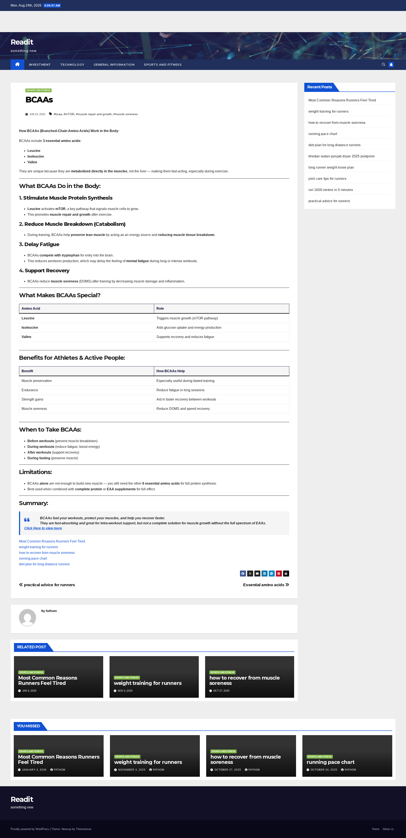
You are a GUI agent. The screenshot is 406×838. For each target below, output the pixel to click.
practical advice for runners (49, 585)
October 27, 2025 (228, 769)
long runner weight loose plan (331, 167)
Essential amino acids (264, 585)
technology (72, 65)
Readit (22, 42)
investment (40, 65)
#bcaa (58, 114)
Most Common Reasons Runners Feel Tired (52, 541)
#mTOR (69, 114)
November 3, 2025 (132, 769)
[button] (383, 64)
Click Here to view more (43, 528)
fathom (51, 611)
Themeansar (83, 829)
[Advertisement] (77, 20)
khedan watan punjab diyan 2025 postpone (342, 156)
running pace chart (33, 558)
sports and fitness (163, 65)
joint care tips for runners (327, 178)
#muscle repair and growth (94, 114)
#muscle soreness (125, 114)
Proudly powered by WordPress (30, 829)
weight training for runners (38, 547)
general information (114, 65)
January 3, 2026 (34, 769)
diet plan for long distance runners (44, 564)
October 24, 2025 (324, 769)
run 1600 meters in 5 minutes (331, 190)
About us (388, 829)
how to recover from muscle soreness (47, 553)
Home (375, 829)
